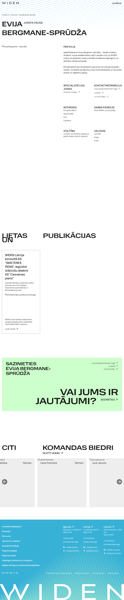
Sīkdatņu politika (113, 573)
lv (11, 573)
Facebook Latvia (92, 551)
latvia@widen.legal (90, 542)
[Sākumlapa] (10, 3)
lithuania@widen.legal (112, 544)
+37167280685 (88, 538)
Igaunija (67, 526)
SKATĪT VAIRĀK (51, 453)
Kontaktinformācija (108, 85)
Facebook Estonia (72, 551)
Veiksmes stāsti (9, 555)
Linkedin (97, 93)
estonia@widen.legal (70, 542)
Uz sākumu (5, 15)
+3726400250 (68, 538)
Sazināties (108, 399)
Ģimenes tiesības (70, 92)
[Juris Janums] (62, 482)
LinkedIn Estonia (72, 547)
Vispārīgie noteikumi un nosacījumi (17, 560)
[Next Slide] (119, 481)
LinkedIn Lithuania (113, 550)
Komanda (14, 15)
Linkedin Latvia (91, 547)
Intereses (70, 107)
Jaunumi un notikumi (11, 541)
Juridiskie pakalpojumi (11, 526)
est (7, 573)
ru (17, 573)
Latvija (87, 526)
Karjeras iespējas (9, 550)
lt (14, 573)
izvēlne (116, 3)
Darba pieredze (104, 107)
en (3, 573)
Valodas (100, 131)
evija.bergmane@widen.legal (106, 89)
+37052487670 (109, 541)
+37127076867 (100, 97)
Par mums (6, 536)
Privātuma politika (98, 573)
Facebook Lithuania (113, 553)
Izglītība (69, 131)
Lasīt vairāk (10, 329)
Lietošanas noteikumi (82, 573)
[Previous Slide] (4, 481)
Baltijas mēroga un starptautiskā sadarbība (20, 565)
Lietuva (108, 526)
